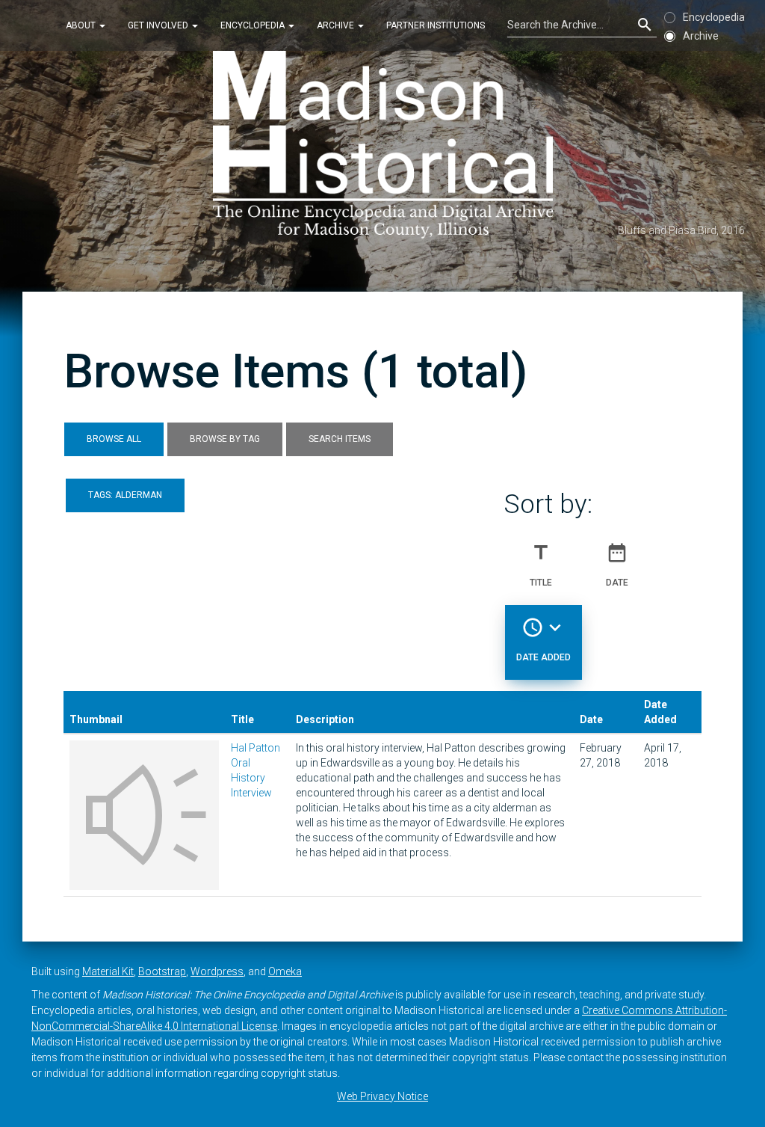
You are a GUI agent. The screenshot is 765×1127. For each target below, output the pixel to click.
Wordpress (217, 971)
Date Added (543, 639)
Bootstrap (162, 971)
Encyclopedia (253, 25)
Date (617, 564)
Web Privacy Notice (382, 1096)
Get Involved (159, 25)
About (82, 25)
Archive (336, 25)
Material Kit (108, 971)
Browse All (114, 439)
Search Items (340, 439)
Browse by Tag (225, 439)
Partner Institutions (435, 25)
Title (541, 564)
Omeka (285, 971)
